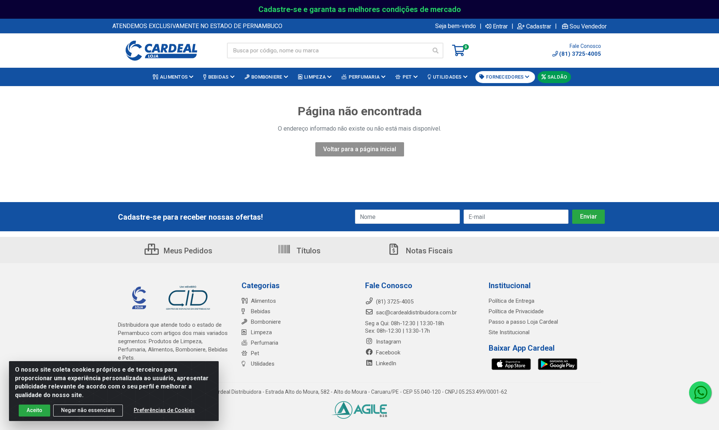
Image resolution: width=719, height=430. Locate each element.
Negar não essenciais (88, 410)
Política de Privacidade (516, 311)
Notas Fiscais (428, 250)
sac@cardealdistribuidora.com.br (415, 312)
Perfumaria (264, 342)
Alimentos (263, 301)
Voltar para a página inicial (359, 149)
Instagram (387, 341)
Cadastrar (538, 26)
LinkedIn (385, 363)
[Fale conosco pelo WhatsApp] (700, 392)
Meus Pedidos (187, 250)
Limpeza (261, 332)
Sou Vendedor (588, 26)
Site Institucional (509, 332)
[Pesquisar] (435, 50)
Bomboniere (266, 321)
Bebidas (260, 311)
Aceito (34, 410)
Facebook (387, 352)
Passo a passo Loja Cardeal (523, 321)
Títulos (308, 250)
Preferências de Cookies (164, 410)
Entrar (500, 26)
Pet (255, 353)
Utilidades (262, 363)
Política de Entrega (511, 301)
